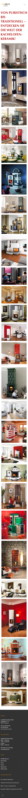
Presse (2, 765)
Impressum (3, 767)
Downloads (3, 760)
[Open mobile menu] (25, 4)
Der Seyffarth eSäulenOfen (7, 779)
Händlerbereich (5, 758)
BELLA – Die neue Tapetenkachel (8, 786)
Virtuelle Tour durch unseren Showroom (10, 782)
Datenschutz (4, 769)
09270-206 (7, 725)
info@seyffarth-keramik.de (6, 729)
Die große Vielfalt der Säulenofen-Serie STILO (11, 789)
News (2, 763)
